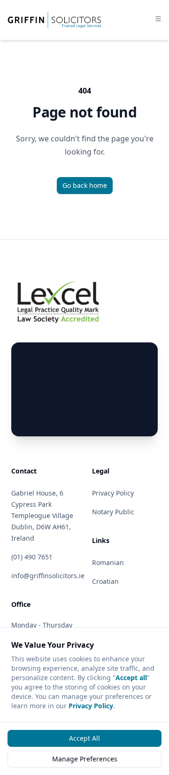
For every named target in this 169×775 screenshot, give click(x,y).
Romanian (108, 562)
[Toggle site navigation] (158, 19)
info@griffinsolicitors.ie (47, 575)
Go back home (84, 185)
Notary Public (113, 511)
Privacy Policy (91, 705)
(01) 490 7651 (32, 556)
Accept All (84, 738)
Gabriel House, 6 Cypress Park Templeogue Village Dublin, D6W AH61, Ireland (42, 515)
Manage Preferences (84, 758)
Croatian (105, 581)
